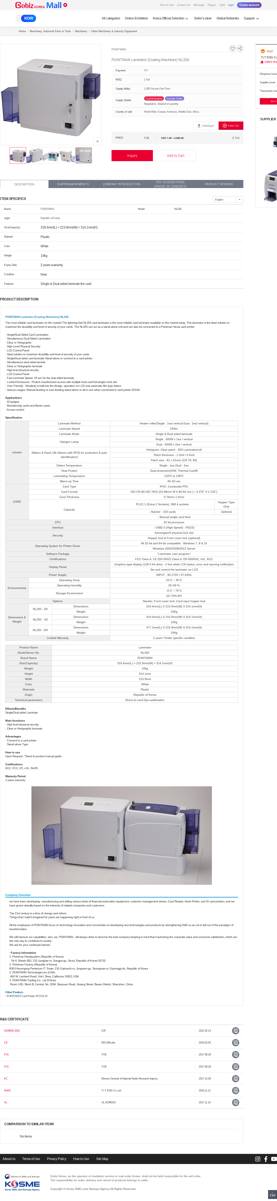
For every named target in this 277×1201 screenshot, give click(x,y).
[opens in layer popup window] (97, 141)
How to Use (167, 4)
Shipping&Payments (73, 184)
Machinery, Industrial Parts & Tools (50, 31)
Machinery (81, 31)
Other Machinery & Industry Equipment (114, 31)
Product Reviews (219, 184)
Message (199, 4)
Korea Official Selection (168, 18)
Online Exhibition (136, 18)
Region (212, 4)
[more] (57, 1124)
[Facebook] (266, 1159)
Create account (249, 4)
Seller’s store (203, 18)
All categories (111, 18)
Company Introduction (122, 184)
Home (22, 31)
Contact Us (183, 4)
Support (249, 18)
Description (24, 184)
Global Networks (228, 18)
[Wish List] (232, 48)
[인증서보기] (235, 1030)
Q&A (222, 4)
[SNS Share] (240, 48)
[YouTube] (274, 1159)
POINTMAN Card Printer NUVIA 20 (27, 996)
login (231, 4)
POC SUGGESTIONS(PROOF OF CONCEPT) (170, 184)
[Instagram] (258, 1159)
